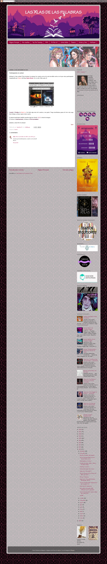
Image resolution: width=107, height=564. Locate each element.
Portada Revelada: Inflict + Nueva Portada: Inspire (88, 464)
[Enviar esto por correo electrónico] (34, 127)
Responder (15, 142)
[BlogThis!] (36, 127)
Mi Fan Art (54, 42)
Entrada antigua (68, 170)
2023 (80, 431)
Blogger (72, 550)
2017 (80, 444)
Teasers (73, 42)
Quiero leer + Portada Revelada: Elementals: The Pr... (87, 479)
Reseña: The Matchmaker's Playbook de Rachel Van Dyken (90, 351)
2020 (80, 438)
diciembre (82, 451)
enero (81, 518)
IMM (46, 42)
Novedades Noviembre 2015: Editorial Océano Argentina (87, 489)
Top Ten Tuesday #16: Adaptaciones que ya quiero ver (88, 483)
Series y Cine (83, 42)
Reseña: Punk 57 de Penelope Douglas (88, 328)
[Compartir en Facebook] (39, 127)
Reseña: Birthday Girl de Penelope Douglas (89, 340)
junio (81, 507)
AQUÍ (38, 117)
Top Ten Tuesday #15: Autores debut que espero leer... (88, 492)
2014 (80, 520)
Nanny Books (29, 78)
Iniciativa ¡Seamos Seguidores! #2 (88, 415)
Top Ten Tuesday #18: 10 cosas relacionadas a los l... (87, 458)
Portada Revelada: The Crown (87, 469)
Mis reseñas (25, 42)
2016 (80, 447)
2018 (80, 442)
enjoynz (59, 550)
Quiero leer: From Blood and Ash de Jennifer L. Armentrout (91, 360)
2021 (80, 436)
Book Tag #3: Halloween (86, 486)
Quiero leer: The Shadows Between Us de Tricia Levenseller (90, 381)
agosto (82, 502)
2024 (80, 429)
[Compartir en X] (37, 127)
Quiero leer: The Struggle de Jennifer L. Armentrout (90, 392)
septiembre (83, 500)
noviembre (82, 453)
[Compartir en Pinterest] (40, 127)
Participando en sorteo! (85, 461)
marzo (81, 513)
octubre (82, 498)
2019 (80, 440)
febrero (82, 515)
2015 (80, 449)
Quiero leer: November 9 (85, 471)
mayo (81, 509)
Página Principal (14, 42)
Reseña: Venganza (84, 477)
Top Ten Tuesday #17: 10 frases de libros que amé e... (88, 474)
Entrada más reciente (16, 170)
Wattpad (92, 42)
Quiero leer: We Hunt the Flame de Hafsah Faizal (89, 404)
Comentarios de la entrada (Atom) (24, 173)
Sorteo (16, 129)
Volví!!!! (81, 495)
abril (81, 511)
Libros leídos (64, 42)
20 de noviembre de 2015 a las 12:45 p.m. (25, 136)
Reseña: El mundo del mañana (87, 455)
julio (81, 504)
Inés (14, 136)
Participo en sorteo (84, 466)
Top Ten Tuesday (37, 42)
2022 (80, 434)
